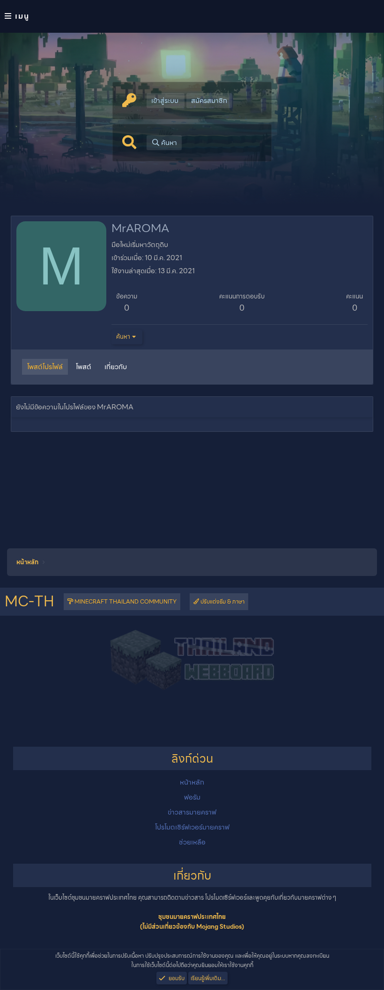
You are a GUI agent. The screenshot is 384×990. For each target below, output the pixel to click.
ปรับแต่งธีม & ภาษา (221, 601)
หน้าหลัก (192, 782)
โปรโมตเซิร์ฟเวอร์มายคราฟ (192, 827)
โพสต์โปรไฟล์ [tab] (45, 366)
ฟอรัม (192, 797)
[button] (192, 16)
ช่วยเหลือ (192, 842)
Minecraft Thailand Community (125, 601)
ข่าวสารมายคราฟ (192, 812)
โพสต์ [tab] (83, 366)
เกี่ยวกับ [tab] (115, 366)
